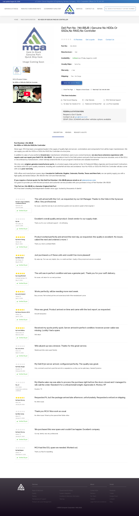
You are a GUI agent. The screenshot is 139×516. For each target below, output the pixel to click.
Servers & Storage (11, 9)
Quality (34, 493)
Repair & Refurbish (37, 490)
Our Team (93, 496)
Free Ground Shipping (70, 100)
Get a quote (90, 39)
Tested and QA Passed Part (93, 104)
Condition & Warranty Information (69, 496)
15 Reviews (78, 39)
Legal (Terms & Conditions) (98, 502)
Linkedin (112, 499)
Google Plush (114, 496)
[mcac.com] (69, 9)
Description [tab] (58, 132)
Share (100, 39)
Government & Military (52, 9)
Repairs (100, 9)
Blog (111, 502)
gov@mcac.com (81, 117)
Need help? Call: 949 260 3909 (101, 89)
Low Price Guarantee (112, 104)
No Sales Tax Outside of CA (72, 104)
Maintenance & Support (39, 499)
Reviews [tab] (68, 132)
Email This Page (68, 89)
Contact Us (110, 39)
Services (79, 9)
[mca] (21, 487)
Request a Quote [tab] (80, 132)
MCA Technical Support (113, 100)
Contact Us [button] (89, 9)
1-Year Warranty (89, 100)
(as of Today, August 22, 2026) (87, 58)
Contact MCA (94, 490)
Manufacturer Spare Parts (31, 9)
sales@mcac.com (89, 180)
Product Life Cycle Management (41, 502)
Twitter (112, 493)
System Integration (65, 493)
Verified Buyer (22, 210)
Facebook (112, 490)
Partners (92, 493)
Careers (92, 499)
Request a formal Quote (82, 89)
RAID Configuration (28, 19)
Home (16, 19)
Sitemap (62, 499)
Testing (34, 496)
